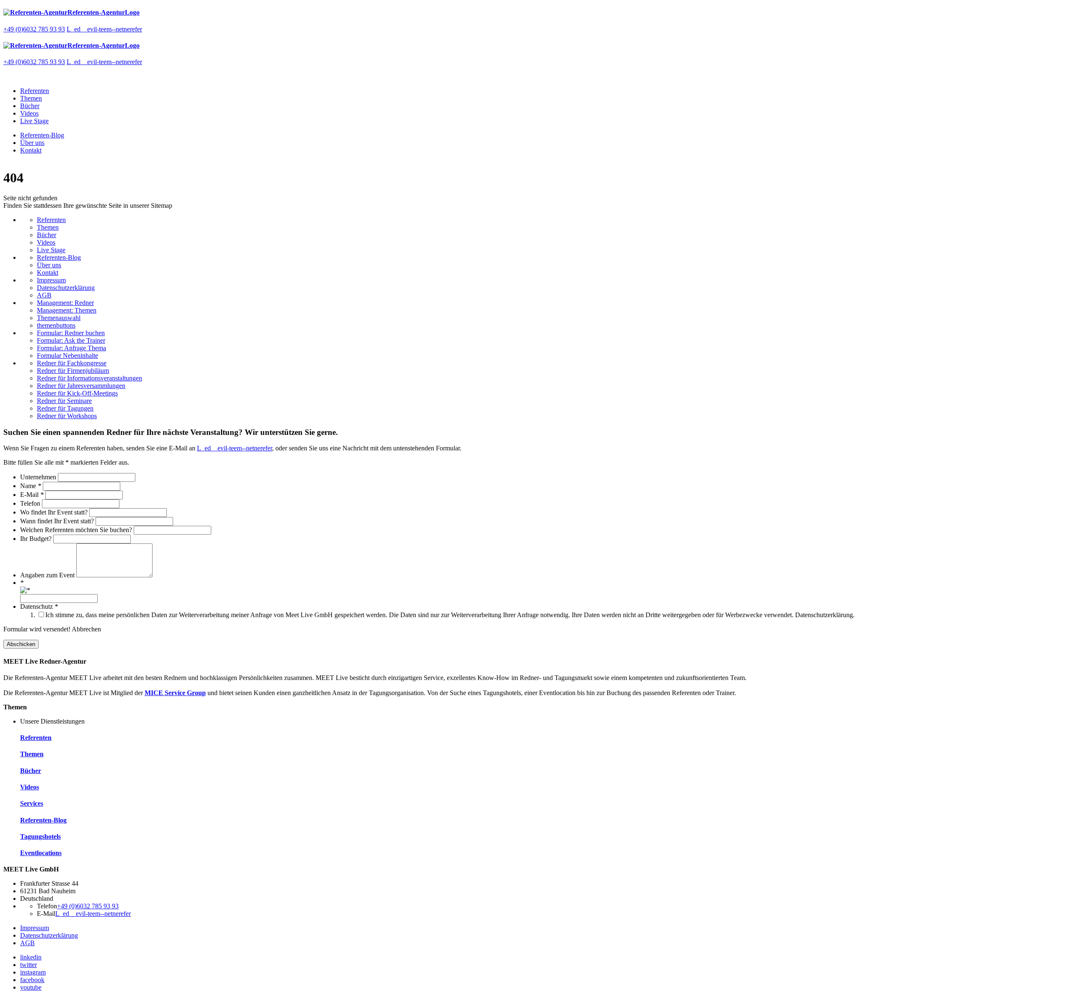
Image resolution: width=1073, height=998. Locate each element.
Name (30, 485)
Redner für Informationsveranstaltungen (89, 378)
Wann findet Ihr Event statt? (58, 521)
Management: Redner (65, 302)
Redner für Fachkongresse (71, 363)
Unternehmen (39, 477)
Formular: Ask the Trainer (71, 340)
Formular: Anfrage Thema (71, 348)
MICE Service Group (175, 692)
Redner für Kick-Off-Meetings (77, 393)
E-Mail (32, 494)
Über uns (32, 142)
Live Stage (34, 120)
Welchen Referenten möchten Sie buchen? (77, 529)
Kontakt (30, 150)
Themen (31, 98)
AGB (44, 295)
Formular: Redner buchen (71, 332)
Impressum (51, 280)
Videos (29, 113)
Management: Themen (66, 310)
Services (31, 803)
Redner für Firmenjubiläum (73, 370)
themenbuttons (56, 325)
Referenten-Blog (42, 135)
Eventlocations (41, 852)
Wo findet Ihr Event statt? (54, 512)
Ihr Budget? (36, 538)
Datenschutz (39, 606)
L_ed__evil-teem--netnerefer (104, 29)
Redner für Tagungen (65, 408)
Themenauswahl (58, 317)
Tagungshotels (40, 836)
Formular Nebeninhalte (67, 355)
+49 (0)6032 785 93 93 (34, 29)
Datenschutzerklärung (66, 287)
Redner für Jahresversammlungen (81, 385)
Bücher (29, 105)
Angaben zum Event (48, 575)
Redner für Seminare (64, 400)
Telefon (31, 503)
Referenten (34, 90)
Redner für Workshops (67, 415)
